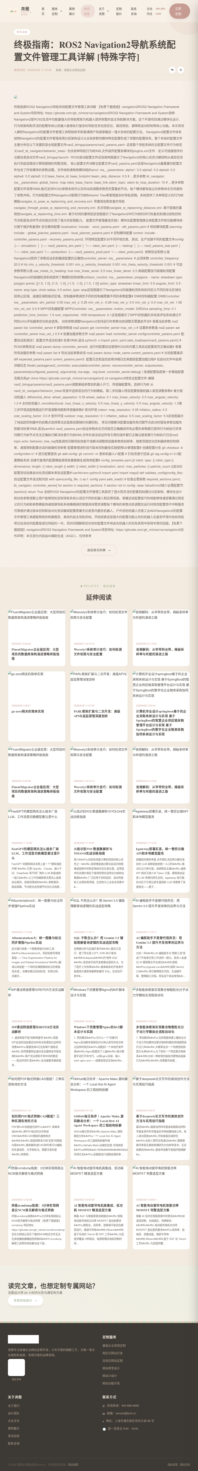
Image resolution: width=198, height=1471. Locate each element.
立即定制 (178, 11)
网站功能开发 (111, 1383)
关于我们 (14, 1405)
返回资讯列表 (99, 550)
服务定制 (57, 11)
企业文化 (14, 1421)
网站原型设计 (111, 1368)
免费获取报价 (25, 1300)
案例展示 (72, 11)
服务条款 (185, 1464)
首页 (43, 11)
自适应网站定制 (112, 1360)
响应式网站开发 (112, 1353)
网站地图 (73, 1464)
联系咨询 (134, 11)
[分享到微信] (172, 70)
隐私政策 (173, 1464)
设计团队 (14, 1413)
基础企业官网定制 (114, 1345)
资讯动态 (87, 11)
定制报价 (119, 11)
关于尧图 (104, 11)
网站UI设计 (109, 1376)
